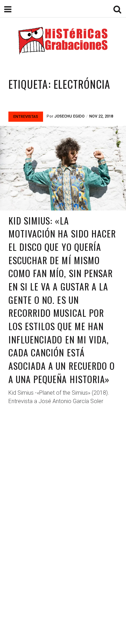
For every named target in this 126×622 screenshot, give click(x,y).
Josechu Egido (69, 116)
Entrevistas (25, 116)
